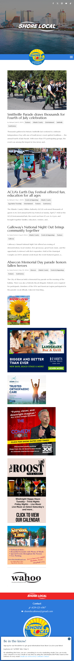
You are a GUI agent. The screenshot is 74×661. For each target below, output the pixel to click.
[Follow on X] (57, 3)
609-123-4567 (38, 607)
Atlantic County (38, 122)
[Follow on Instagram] (61, 3)
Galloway (11, 239)
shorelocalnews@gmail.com (38, 611)
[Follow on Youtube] (66, 3)
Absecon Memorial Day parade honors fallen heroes (36, 264)
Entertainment (49, 122)
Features (27, 122)
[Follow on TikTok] (70, 3)
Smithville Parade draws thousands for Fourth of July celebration (36, 116)
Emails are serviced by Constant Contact (34, 656)
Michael (11, 122)
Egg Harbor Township (14, 204)
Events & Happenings (31, 200)
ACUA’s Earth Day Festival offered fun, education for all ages (36, 194)
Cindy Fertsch (13, 235)
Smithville (59, 122)
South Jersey (12, 126)
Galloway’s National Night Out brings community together (35, 229)
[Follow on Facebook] (53, 3)
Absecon (33, 270)
